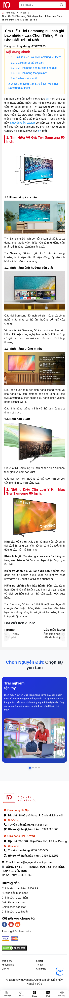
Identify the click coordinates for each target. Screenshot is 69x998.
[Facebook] (4, 924)
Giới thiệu (41, 968)
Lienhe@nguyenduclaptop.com (33, 862)
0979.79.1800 (50, 829)
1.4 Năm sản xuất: (26, 78)
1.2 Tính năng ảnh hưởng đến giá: (36, 67)
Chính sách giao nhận (15, 897)
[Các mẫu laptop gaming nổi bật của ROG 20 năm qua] (14, 634)
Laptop (40, 960)
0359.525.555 (39, 850)
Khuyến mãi (8, 964)
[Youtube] (11, 924)
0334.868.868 (39, 824)
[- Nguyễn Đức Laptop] (7, 5)
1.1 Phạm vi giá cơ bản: (30, 62)
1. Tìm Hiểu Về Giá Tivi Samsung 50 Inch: (36, 57)
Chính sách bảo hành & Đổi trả (20, 888)
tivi (48, 98)
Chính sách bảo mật (13, 907)
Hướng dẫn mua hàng (15, 893)
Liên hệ (6, 968)
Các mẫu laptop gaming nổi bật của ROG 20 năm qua (43, 630)
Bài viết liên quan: (19, 623)
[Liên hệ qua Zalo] (60, 971)
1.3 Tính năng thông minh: (31, 73)
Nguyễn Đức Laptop (22, 122)
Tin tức (39, 964)
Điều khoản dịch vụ (13, 902)
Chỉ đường (13, 820)
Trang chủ (10, 12)
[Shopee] (17, 924)
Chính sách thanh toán (15, 911)
